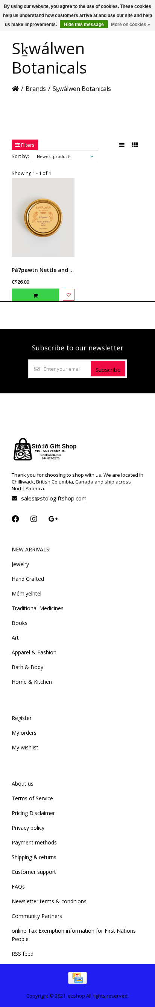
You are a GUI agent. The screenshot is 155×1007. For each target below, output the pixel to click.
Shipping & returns (34, 857)
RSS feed (22, 953)
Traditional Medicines (38, 608)
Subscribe (108, 369)
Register (22, 717)
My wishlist (25, 747)
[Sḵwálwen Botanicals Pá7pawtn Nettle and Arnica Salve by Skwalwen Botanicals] (43, 217)
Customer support (34, 871)
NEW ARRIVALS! (31, 549)
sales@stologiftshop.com (54, 498)
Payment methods (34, 842)
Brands (36, 88)
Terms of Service (32, 798)
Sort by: (20, 156)
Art (15, 637)
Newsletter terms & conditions (49, 901)
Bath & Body (27, 667)
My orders (24, 732)
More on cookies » (130, 24)
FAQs (18, 886)
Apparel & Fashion (34, 652)
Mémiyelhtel (26, 593)
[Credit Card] (77, 982)
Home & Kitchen (32, 681)
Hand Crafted (28, 578)
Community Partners (37, 916)
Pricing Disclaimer (33, 813)
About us (22, 783)
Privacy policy (28, 827)
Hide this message (84, 24)
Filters (27, 144)
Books (19, 622)
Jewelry (20, 564)
